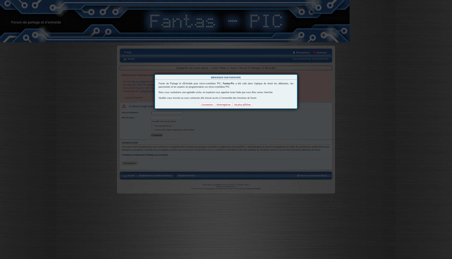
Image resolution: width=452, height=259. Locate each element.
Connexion (207, 104)
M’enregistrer (224, 104)
